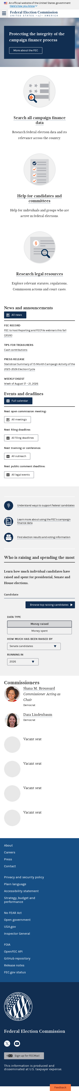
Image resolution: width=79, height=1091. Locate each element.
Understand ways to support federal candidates (46, 505)
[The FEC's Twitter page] (7, 1044)
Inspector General (17, 933)
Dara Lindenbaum (37, 715)
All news (17, 315)
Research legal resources (39, 274)
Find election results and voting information (43, 537)
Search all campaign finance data (40, 120)
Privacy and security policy (24, 877)
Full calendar (20, 400)
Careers (9, 852)
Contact (10, 866)
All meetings (19, 419)
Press (8, 859)
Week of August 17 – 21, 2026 (21, 383)
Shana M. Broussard (39, 688)
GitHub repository (17, 958)
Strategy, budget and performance (19, 900)
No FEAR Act (13, 913)
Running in (15, 654)
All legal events (21, 474)
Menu (4, 13)
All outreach (19, 456)
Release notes (14, 965)
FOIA (7, 944)
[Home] (34, 14)
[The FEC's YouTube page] (17, 1044)
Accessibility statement (21, 891)
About (8, 845)
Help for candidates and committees (39, 198)
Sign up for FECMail (27, 1055)
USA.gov (10, 927)
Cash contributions (15, 350)
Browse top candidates (49, 604)
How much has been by (29, 639)
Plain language (15, 884)
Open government (17, 920)
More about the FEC (25, 50)
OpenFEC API (13, 951)
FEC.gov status (15, 972)
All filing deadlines (23, 438)
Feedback (60, 1087)
